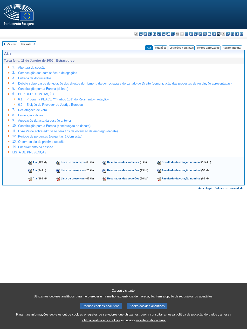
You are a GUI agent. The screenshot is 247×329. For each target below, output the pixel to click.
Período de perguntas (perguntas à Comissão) (50, 136)
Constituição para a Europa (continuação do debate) (54, 126)
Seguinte (26, 44)
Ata (35, 162)
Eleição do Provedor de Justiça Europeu (55, 104)
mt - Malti (205, 34)
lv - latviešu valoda (191, 34)
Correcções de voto (31, 115)
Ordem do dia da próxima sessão (41, 142)
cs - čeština (145, 34)
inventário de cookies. (151, 320)
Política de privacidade (229, 188)
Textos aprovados (208, 47)
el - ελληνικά (163, 34)
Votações (160, 47)
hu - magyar (200, 34)
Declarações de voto (32, 110)
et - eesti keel (159, 34)
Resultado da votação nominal (181, 162)
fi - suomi (237, 34)
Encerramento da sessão (35, 147)
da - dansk (150, 34)
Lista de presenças (73, 162)
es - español (141, 34)
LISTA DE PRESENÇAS (29, 152)
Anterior (11, 44)
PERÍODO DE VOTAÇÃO (36, 94)
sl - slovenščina (232, 34)
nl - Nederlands (209, 34)
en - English (168, 34)
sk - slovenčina (228, 34)
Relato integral (232, 47)
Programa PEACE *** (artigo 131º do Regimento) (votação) (68, 99)
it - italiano (186, 34)
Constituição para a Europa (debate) (43, 89)
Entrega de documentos (34, 78)
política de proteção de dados (196, 314)
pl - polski (214, 34)
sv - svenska (241, 34)
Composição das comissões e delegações (47, 73)
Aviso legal (205, 188)
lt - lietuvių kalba (196, 34)
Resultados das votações (123, 162)
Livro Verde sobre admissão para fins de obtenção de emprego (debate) (68, 131)
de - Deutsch (154, 34)
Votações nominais (182, 47)
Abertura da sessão (31, 67)
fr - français (173, 34)
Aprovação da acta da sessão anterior (44, 120)
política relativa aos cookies (100, 320)
